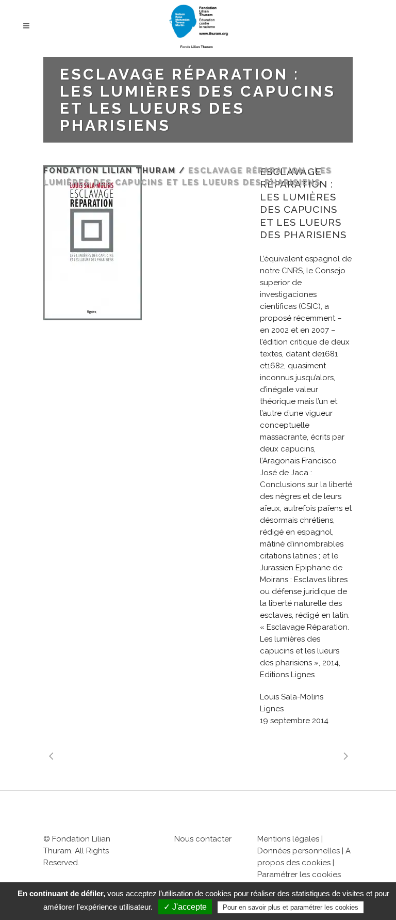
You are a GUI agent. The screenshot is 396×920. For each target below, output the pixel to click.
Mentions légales (288, 839)
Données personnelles (298, 850)
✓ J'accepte (185, 906)
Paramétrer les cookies (299, 874)
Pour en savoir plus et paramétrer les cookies (290, 907)
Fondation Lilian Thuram (109, 170)
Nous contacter (203, 839)
